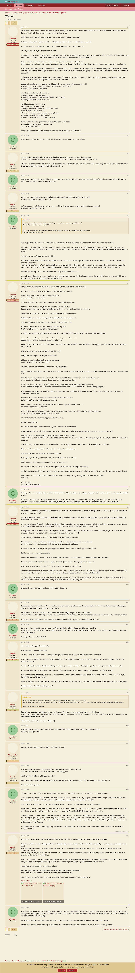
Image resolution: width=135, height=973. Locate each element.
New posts (8, 9)
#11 (127, 602)
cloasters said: (27, 697)
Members (41, 5)
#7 (128, 283)
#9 (128, 507)
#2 (128, 135)
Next (13, 23)
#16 (127, 743)
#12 (127, 624)
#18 (127, 790)
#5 (128, 193)
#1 (128, 27)
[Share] (125, 27)
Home (9, 5)
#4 (128, 175)
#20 (127, 908)
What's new (29, 5)
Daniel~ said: (26, 220)
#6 (128, 215)
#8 (128, 489)
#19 (127, 836)
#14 (127, 693)
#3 (128, 153)
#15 (127, 726)
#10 (127, 584)
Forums (19, 5)
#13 (127, 642)
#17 (127, 766)
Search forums (18, 9)
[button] (12, 5)
